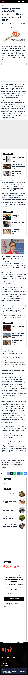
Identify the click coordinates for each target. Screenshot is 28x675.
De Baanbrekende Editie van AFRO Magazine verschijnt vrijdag (9, 502)
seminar (4, 467)
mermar (5, 27)
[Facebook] (4, 566)
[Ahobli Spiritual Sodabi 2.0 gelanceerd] (7, 342)
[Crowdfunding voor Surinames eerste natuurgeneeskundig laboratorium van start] (22, 518)
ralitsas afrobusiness (7, 466)
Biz (2, 5)
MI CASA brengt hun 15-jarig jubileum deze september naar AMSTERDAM (10, 526)
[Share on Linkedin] (11, 23)
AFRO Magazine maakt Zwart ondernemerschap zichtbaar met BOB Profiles (18, 166)
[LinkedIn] (18, 566)
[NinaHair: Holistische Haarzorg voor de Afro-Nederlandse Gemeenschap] (7, 173)
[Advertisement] (14, 134)
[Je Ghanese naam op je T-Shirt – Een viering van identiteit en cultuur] (7, 224)
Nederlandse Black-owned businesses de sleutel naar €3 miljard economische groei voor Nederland (18, 336)
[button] (22, 671)
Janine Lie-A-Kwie (18, 464)
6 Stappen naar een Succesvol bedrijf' (16, 460)
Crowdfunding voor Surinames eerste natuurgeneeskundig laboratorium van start (9, 519)
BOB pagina (6, 401)
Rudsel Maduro (18, 466)
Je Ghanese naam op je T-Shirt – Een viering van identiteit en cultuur (18, 224)
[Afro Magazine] (3, 1)
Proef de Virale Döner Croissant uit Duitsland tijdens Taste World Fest (9, 495)
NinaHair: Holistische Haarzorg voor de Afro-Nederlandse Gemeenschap (18, 173)
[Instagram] (15, 566)
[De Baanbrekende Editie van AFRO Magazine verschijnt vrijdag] (22, 502)
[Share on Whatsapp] (8, 23)
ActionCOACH (5, 88)
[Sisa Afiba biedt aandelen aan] (7, 328)
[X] (7, 566)
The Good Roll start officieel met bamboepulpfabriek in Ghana (17, 232)
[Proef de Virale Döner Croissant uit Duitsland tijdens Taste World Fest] (22, 494)
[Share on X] (5, 23)
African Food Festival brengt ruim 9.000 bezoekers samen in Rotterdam (8, 511)
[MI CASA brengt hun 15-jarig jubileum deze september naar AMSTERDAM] (22, 526)
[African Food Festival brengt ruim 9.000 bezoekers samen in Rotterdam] (22, 510)
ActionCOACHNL (5, 462)
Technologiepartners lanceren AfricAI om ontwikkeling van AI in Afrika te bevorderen (17, 217)
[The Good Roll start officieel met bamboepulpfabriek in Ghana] (7, 231)
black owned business (7, 464)
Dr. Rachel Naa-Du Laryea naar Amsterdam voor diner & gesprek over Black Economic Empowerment (18, 160)
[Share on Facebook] (2, 23)
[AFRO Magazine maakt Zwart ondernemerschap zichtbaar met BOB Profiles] (7, 166)
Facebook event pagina (8, 434)
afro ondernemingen (15, 462)
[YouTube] (11, 566)
